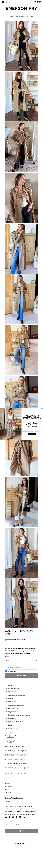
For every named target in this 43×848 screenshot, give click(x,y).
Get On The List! (32, 434)
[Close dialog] (42, 408)
